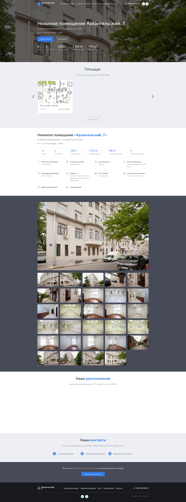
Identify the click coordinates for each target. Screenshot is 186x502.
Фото (95, 4)
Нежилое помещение (84, 4)
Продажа (51, 82)
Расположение (104, 4)
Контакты (114, 4)
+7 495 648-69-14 (132, 4)
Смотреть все (93, 119)
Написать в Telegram (122, 453)
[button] (33, 96)
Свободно (42, 82)
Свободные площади (67, 4)
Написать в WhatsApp (95, 453)
